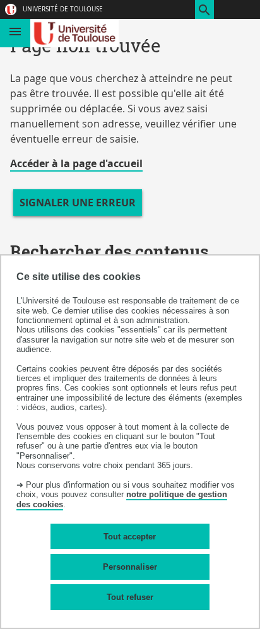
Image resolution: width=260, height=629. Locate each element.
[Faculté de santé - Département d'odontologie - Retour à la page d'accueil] (74, 33)
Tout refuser (130, 597)
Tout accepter (129, 536)
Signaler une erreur (78, 202)
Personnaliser (130, 567)
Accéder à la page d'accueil (76, 163)
